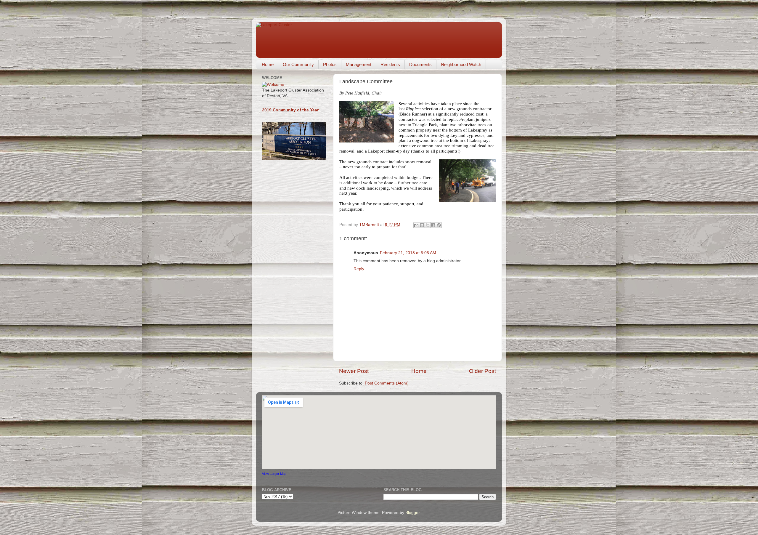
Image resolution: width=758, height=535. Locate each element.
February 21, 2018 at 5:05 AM (408, 253)
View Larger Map (274, 473)
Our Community (298, 64)
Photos (330, 64)
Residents (390, 64)
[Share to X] (428, 225)
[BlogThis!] (422, 225)
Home (268, 64)
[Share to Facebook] (433, 225)
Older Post (482, 371)
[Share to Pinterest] (439, 225)
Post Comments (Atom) (387, 383)
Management (358, 64)
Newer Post (354, 371)
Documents (420, 64)
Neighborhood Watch (461, 64)
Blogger (412, 512)
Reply (359, 269)
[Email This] (416, 225)
